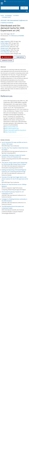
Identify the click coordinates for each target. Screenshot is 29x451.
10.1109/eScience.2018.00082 (16, 35)
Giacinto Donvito (5, 46)
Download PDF (8, 57)
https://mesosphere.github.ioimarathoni (15, 130)
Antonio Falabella (5, 53)
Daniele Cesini (4, 48)
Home (2, 15)
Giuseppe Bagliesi (5, 50)
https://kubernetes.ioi (10, 132)
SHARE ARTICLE (20, 57)
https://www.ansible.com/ (11, 127)
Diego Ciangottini (5, 41)
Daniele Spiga (4, 43)
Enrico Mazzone (5, 52)
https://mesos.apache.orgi (12, 128)
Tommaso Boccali (5, 45)
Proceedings (8, 15)
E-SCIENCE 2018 (6, 17)
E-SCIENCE (16, 15)
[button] (27, 11)
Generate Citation (7, 60)
